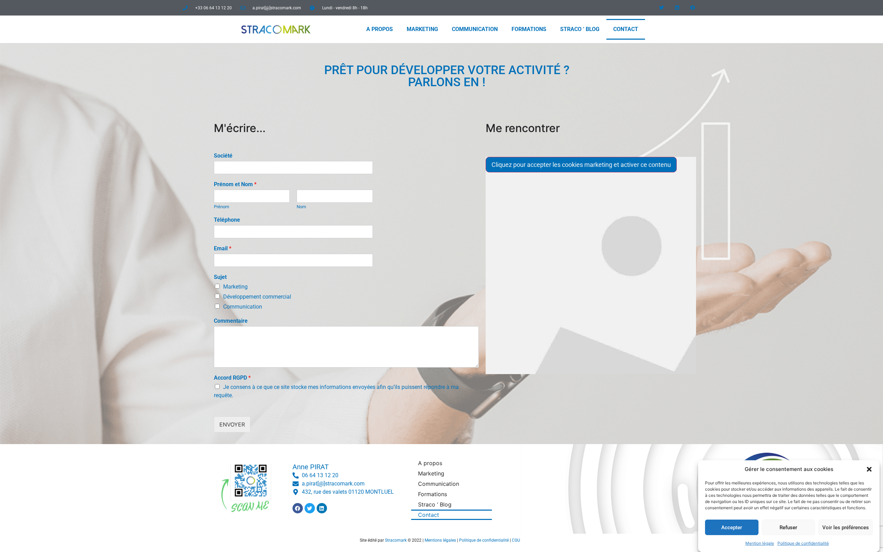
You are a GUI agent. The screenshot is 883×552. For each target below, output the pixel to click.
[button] (869, 469)
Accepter (731, 527)
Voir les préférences (845, 527)
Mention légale (759, 543)
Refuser (788, 527)
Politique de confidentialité (803, 543)
